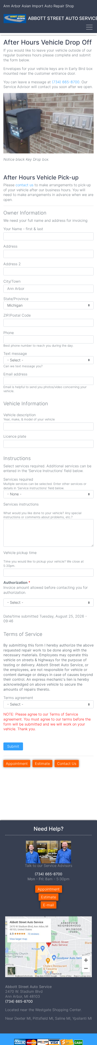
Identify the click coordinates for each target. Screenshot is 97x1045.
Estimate (42, 763)
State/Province (15, 298)
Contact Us (66, 763)
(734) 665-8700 (65, 82)
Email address (15, 374)
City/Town (12, 281)
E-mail (48, 905)
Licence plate (14, 436)
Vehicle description (19, 415)
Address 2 (12, 264)
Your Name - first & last (23, 229)
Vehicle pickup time (20, 552)
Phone (8, 332)
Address (10, 246)
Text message (15, 353)
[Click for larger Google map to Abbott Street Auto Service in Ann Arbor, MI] (48, 946)
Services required (18, 479)
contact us (24, 185)
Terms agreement (18, 697)
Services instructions (21, 504)
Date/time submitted (20, 616)
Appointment (17, 763)
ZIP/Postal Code (17, 315)
